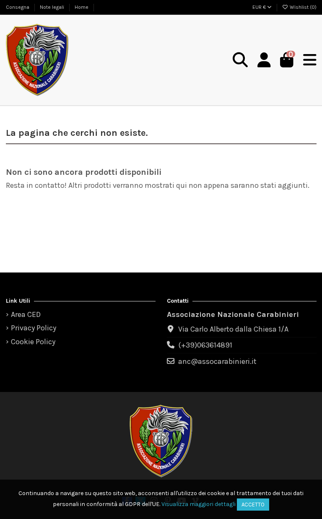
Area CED (26, 314)
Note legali (52, 7)
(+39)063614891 (205, 345)
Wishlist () (302, 7)
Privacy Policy (33, 327)
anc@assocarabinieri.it (217, 361)
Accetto (253, 504)
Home (81, 7)
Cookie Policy (33, 341)
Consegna (18, 7)
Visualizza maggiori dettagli (198, 504)
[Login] (263, 60)
